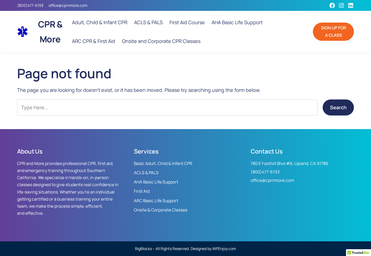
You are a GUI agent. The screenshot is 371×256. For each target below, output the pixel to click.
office (53, 5)
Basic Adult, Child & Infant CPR (163, 163)
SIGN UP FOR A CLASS (333, 31)
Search (338, 107)
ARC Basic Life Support (156, 201)
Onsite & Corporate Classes (160, 210)
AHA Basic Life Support (156, 182)
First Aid (142, 191)
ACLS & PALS (146, 173)
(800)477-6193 (30, 5)
